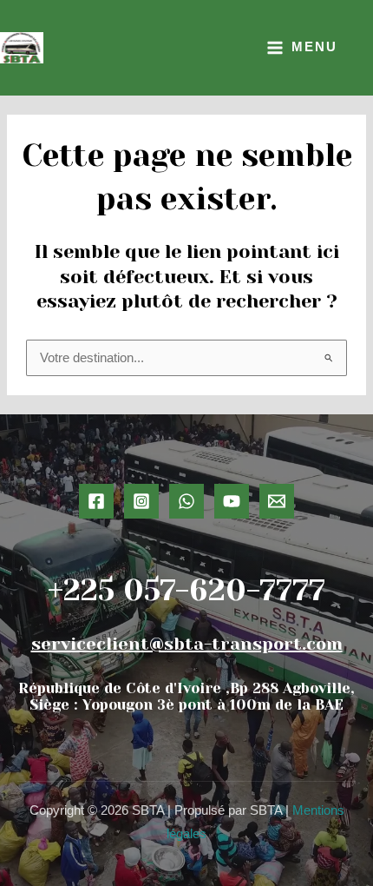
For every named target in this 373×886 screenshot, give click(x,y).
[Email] (276, 501)
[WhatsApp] (186, 501)
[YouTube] (231, 501)
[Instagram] (141, 501)
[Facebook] (96, 501)
